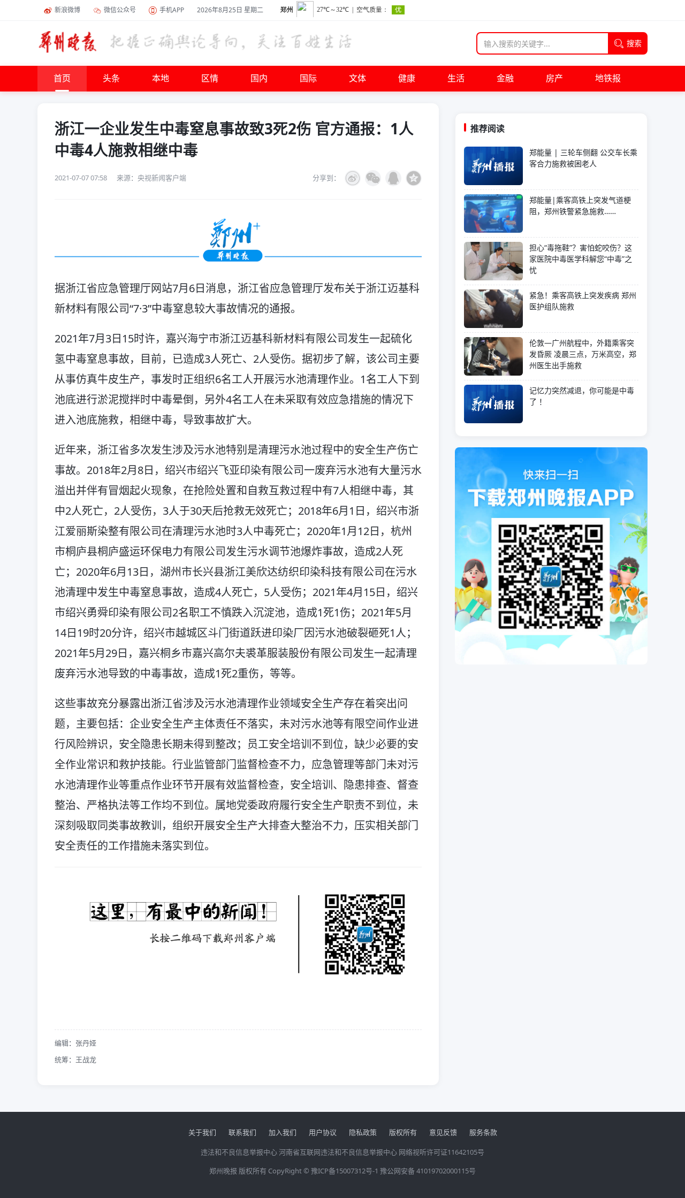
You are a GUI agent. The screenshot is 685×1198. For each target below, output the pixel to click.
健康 (406, 79)
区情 (209, 79)
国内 (259, 79)
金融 (505, 79)
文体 (357, 79)
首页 (62, 79)
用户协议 (323, 1132)
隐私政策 (363, 1132)
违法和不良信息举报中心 (239, 1152)
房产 (554, 79)
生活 (456, 79)
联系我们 (242, 1132)
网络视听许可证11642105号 (441, 1152)
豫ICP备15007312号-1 (344, 1171)
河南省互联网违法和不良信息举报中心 (338, 1152)
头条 (111, 79)
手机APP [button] (171, 9)
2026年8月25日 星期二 (230, 9)
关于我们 (202, 1132)
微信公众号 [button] (120, 9)
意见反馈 (443, 1132)
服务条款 (483, 1132)
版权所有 (403, 1132)
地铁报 (608, 79)
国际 (308, 79)
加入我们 (282, 1132)
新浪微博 (67, 9)
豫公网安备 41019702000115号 (428, 1171)
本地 (160, 79)
